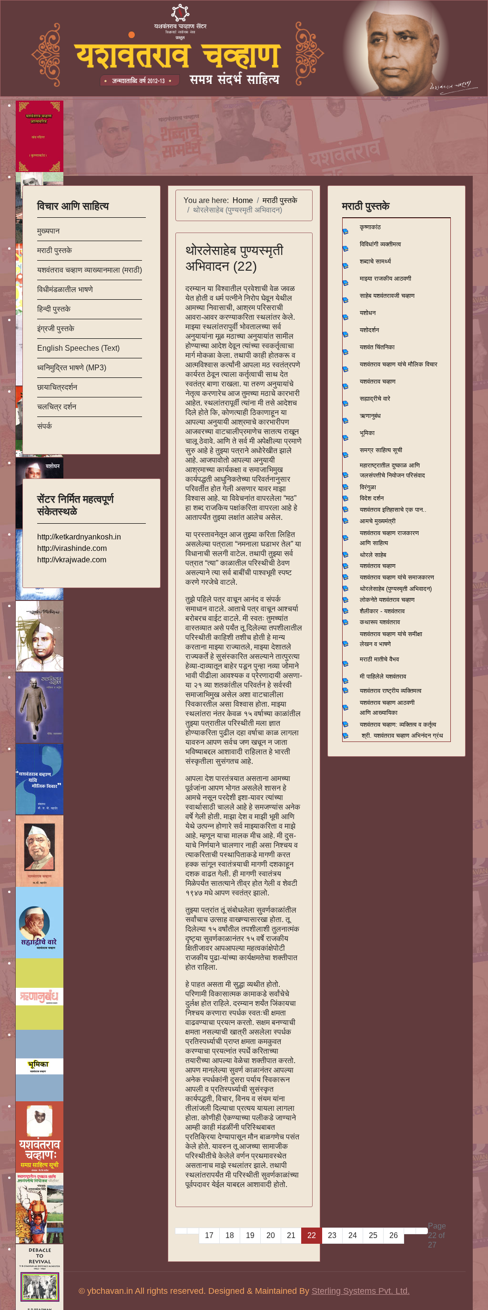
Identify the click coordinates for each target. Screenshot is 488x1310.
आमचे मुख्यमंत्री (378, 521)
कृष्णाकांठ (370, 227)
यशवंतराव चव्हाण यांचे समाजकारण (397, 577)
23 (332, 1235)
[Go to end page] (422, 1231)
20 (270, 1235)
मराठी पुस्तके (54, 250)
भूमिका (367, 433)
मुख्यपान (48, 231)
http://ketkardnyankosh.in (79, 537)
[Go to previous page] (193, 1231)
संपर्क (44, 426)
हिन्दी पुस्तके (54, 309)
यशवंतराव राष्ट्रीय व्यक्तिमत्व (390, 690)
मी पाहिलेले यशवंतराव (383, 676)
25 (373, 1235)
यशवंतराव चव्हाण (378, 381)
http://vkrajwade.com (71, 560)
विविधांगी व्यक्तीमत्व (380, 244)
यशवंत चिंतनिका (377, 347)
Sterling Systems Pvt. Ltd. (361, 1291)
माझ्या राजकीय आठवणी (385, 278)
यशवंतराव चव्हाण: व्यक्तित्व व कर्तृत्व (398, 724)
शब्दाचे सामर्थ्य (375, 261)
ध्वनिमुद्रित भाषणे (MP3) (71, 368)
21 (291, 1235)
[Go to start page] (181, 1231)
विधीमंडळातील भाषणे (65, 289)
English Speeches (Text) (78, 348)
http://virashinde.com (72, 548)
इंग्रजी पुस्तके (55, 329)
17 (209, 1235)
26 (393, 1235)
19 (250, 1235)
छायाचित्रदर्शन (57, 387)
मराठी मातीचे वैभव (379, 659)
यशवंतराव (370, 509)
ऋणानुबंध (370, 415)
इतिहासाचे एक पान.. (404, 509)
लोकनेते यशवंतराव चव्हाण (387, 599)
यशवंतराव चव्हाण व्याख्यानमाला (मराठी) (89, 270)
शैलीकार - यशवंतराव (382, 611)
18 (229, 1235)
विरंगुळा (368, 487)
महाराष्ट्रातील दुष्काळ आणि (390, 465)
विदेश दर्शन (372, 498)
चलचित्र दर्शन (56, 407)
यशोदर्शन (369, 330)
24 (352, 1235)
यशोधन (368, 312)
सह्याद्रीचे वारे (375, 398)
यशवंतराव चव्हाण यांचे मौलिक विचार (398, 364)
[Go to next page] (410, 1231)
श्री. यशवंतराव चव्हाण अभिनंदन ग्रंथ (402, 735)
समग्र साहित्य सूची (381, 450)
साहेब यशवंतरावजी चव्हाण (387, 295)
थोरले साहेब (373, 555)
